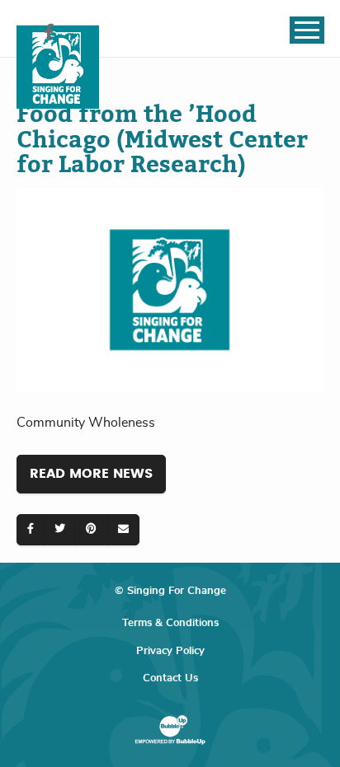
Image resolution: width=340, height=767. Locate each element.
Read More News (91, 473)
